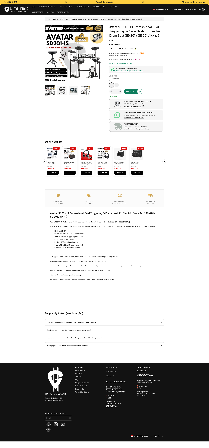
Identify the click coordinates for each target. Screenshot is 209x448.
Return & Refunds (81, 386)
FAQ (76, 380)
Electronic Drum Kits (61, 19)
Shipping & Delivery (82, 383)
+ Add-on (53, 173)
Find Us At (78, 374)
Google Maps (112, 396)
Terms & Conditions (82, 392)
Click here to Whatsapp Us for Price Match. (129, 71)
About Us (78, 377)
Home (48, 19)
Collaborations (80, 371)
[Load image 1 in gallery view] (50, 90)
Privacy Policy (80, 389)
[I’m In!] (69, 418)
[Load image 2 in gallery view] (62, 91)
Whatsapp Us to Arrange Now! (134, 117)
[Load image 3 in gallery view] (74, 91)
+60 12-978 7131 (141, 370)
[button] (65, 2)
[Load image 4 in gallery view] (86, 91)
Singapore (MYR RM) (163, 9)
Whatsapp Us (110, 376)
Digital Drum (77, 19)
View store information (132, 106)
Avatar (87, 19)
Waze (109, 398)
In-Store (104, 2)
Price (111, 40)
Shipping (112, 63)
